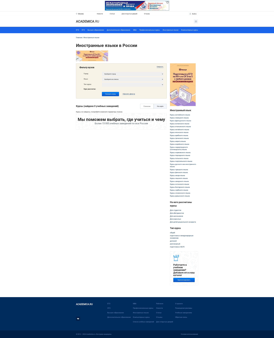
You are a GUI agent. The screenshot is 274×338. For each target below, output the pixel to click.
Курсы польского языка (179, 158)
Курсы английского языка (180, 115)
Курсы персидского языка (180, 155)
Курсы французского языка (180, 121)
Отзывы (147, 14)
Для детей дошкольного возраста (183, 222)
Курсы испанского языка (179, 124)
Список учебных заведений (143, 322)
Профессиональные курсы (149, 30)
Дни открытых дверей (129, 14)
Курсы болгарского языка (180, 187)
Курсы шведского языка (179, 181)
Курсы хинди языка (177, 175)
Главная (79, 38)
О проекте (179, 304)
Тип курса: (88, 84)
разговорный (175, 244)
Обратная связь (181, 317)
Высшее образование (96, 30)
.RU (87, 21)
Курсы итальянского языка (180, 127)
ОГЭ (83, 30)
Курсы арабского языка (179, 135)
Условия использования (189, 334)
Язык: (86, 79)
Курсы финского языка (179, 172)
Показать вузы (110, 94)
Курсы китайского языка (179, 130)
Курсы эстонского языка (179, 184)
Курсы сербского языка (179, 190)
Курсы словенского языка (180, 193)
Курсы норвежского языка (180, 152)
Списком (147, 106)
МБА (135, 30)
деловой (173, 241)
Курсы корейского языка (179, 144)
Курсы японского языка (179, 132)
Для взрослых (175, 219)
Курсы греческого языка (179, 138)
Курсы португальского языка (181, 161)
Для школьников (176, 216)
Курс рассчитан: (90, 89)
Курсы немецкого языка (179, 118)
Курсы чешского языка (179, 178)
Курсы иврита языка (178, 141)
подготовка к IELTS (177, 247)
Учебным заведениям (183, 313)
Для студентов (175, 210)
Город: (86, 74)
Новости (100, 14)
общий (172, 233)
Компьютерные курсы (189, 30)
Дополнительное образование (118, 30)
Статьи (112, 14)
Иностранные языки (170, 30)
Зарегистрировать (184, 280)
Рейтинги (159, 304)
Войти (194, 14)
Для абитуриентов (177, 213)
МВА (134, 304)
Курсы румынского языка (180, 196)
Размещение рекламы (183, 308)
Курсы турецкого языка (179, 170)
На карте (160, 106)
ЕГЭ (77, 30)
